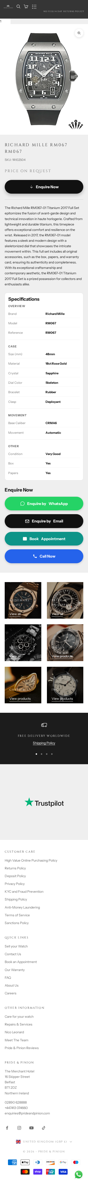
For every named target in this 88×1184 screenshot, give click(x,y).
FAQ (8, 978)
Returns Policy (15, 868)
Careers (10, 993)
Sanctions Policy (17, 923)
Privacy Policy (15, 884)
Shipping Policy (44, 743)
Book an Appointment (21, 962)
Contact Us (13, 954)
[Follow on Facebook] (7, 1128)
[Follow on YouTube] (31, 1128)
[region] (44, 734)
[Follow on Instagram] (19, 1128)
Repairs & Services (18, 1024)
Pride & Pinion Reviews (22, 1048)
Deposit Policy (15, 876)
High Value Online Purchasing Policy (31, 860)
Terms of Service (17, 915)
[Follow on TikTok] (43, 1128)
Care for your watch (19, 1016)
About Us (12, 985)
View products (62, 656)
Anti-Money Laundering (22, 907)
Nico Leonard (14, 1032)
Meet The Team (16, 1040)
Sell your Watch (16, 946)
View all (15, 614)
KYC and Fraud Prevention (24, 891)
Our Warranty (15, 970)
